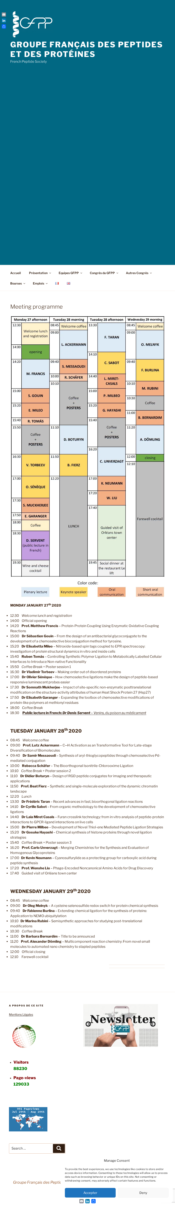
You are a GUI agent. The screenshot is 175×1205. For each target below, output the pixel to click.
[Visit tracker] (28, 1130)
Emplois (38, 283)
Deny (143, 1193)
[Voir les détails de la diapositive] (120, 1025)
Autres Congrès (137, 273)
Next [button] (152, 1024)
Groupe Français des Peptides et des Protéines (86, 49)
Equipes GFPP (69, 273)
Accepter (90, 1193)
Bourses (16, 283)
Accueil (15, 273)
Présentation (38, 273)
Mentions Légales (21, 1014)
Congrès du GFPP (102, 273)
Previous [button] (88, 1024)
